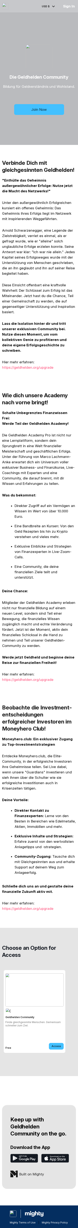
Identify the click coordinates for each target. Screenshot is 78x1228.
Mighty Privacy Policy (55, 1222)
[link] (34, 1011)
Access (56, 1046)
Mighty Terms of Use (23, 1222)
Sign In (69, 6)
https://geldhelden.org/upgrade (27, 367)
